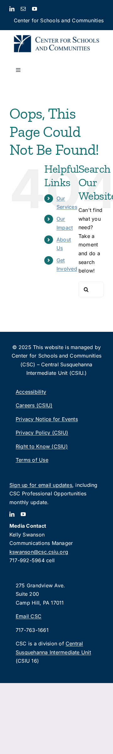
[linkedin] (11, 8)
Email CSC (28, 616)
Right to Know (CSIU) (42, 446)
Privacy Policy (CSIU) (42, 432)
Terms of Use (32, 460)
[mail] (23, 8)
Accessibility (31, 392)
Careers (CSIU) (34, 405)
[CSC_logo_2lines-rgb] (56, 33)
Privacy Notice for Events (47, 419)
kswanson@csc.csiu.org (38, 552)
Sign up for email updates (40, 485)
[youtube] (34, 8)
